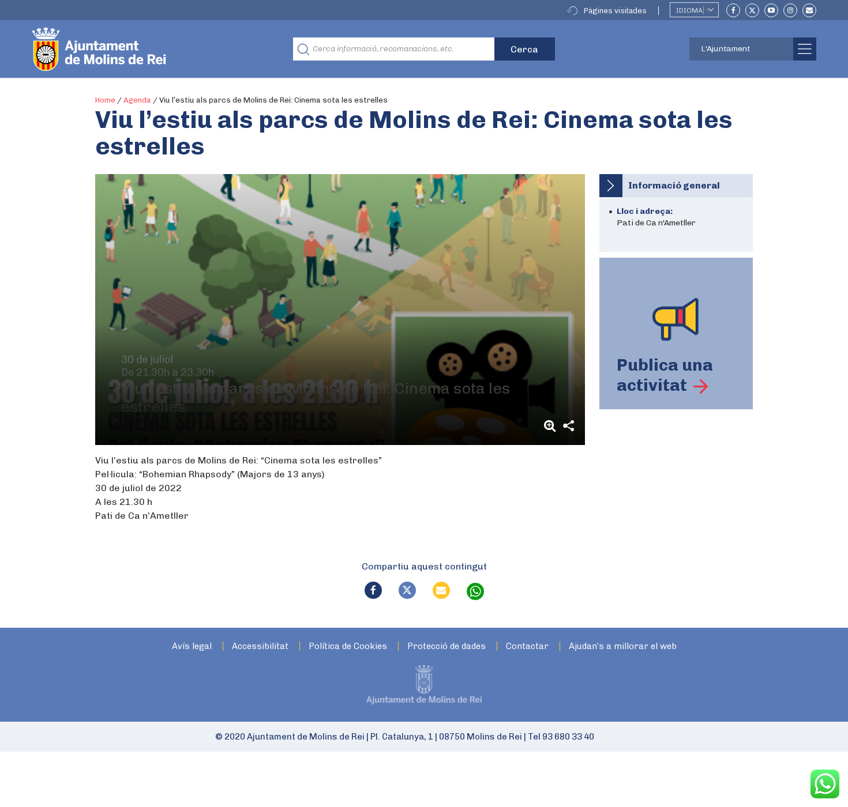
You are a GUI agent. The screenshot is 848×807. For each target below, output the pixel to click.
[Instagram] (790, 10)
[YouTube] (771, 10)
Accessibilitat (260, 646)
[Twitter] (752, 10)
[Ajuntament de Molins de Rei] (141, 49)
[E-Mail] (809, 10)
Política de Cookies (348, 646)
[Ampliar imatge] (551, 425)
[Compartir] (568, 425)
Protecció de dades (446, 646)
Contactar (527, 646)
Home (105, 100)
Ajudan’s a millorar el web (623, 646)
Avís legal (192, 646)
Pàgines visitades (615, 10)
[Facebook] (733, 10)
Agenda (137, 100)
